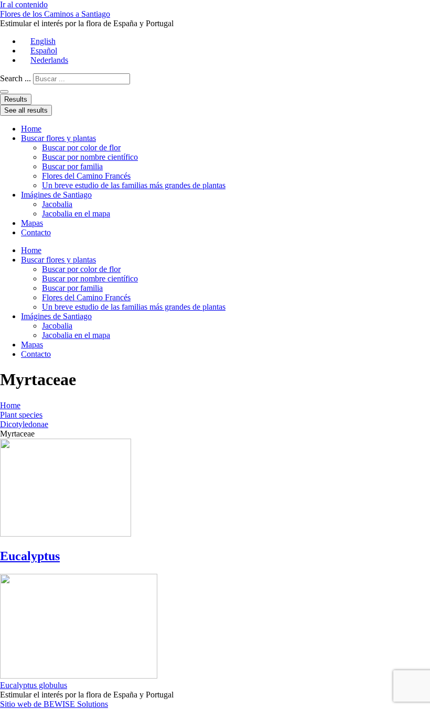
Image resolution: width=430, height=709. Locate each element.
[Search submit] (4, 91)
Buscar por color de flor (81, 147)
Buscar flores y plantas (58, 138)
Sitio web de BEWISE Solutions (54, 704)
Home (31, 128)
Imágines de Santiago (56, 194)
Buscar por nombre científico (90, 156)
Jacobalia (57, 204)
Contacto (36, 232)
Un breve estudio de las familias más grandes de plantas (133, 185)
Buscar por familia (72, 166)
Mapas (32, 223)
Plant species (21, 414)
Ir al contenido (24, 4)
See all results (26, 110)
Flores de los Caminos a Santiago (55, 13)
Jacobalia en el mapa (76, 213)
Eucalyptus (30, 556)
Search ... (15, 78)
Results (15, 99)
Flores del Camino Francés (86, 175)
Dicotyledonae (24, 424)
